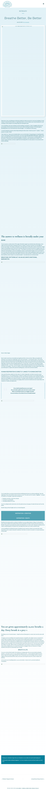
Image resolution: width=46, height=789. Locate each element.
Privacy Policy (35, 788)
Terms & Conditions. (27, 788)
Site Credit (18, 788)
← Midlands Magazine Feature (7, 778)
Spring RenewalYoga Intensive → (38, 778)
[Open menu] (43, 4)
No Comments (26, 22)
